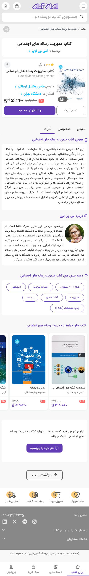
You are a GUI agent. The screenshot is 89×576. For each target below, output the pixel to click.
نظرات (47, 129)
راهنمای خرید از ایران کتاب (70, 530)
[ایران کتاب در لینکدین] (5, 522)
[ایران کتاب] (45, 6)
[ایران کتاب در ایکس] (15, 522)
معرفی (81, 129)
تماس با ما (80, 515)
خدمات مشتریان (77, 539)
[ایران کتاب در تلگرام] (25, 522)
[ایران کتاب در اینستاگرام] (34, 522)
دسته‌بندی (64, 129)
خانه (83, 29)
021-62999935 (13, 516)
